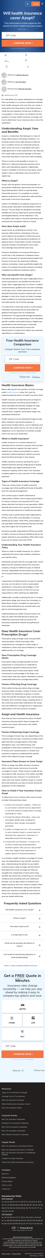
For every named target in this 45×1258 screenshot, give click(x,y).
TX (32, 1208)
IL (36, 1202)
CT (19, 1202)
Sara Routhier (20, 82)
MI (19, 1205)
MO (28, 1205)
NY (6, 1208)
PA (20, 1208)
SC (24, 1208)
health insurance (13, 392)
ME (10, 1205)
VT (38, 1208)
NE (34, 1205)
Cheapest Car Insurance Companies (15, 1123)
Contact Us (6, 1189)
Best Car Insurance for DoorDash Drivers (17, 1146)
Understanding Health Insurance (23, 965)
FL (27, 1202)
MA (16, 1205)
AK (5, 1202)
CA (13, 1202)
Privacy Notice (7, 1181)
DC (24, 1202)
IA (40, 1202)
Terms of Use (29, 48)
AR (11, 1202)
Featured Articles (9, 1115)
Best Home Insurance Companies (14, 1127)
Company (6, 1170)
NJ (42, 1205)
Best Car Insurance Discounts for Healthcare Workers (18, 1154)
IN (38, 1202)
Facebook (13, 1232)
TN (30, 1208)
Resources (6, 1088)
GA (30, 1202)
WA (3, 1211)
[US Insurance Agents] (11, 3)
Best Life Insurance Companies (13, 1131)
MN (22, 1205)
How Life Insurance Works (12, 1108)
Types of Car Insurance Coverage (14, 1093)
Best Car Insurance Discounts (13, 1100)
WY (12, 1211)
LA (8, 1205)
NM (3, 1208)
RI (22, 1208)
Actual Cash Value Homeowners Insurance (18, 1162)
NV (36, 1205)
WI (10, 1211)
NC (8, 1208)
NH (39, 1205)
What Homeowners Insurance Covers (16, 1104)
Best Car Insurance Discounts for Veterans (18, 1150)
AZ (8, 1202)
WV (6, 1211)
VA (41, 1208)
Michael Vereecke (24, 89)
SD (27, 1208)
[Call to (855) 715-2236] (27, 3)
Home (6, 965)
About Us (5, 1174)
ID (34, 1202)
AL (3, 1202)
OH (8, 1224)
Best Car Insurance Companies (13, 1119)
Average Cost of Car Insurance (13, 1096)
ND (11, 1208)
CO (16, 1202)
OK (14, 1208)
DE (22, 1202)
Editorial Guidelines (9, 1178)
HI (32, 1202)
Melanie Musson (22, 75)
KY (5, 1205)
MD (13, 1205)
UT (35, 1208)
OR (17, 1208)
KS (3, 1205)
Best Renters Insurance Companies (15, 1135)
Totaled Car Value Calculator (12, 1158)
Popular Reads (8, 1142)
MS (25, 1205)
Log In (35, 4)
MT (31, 1205)
